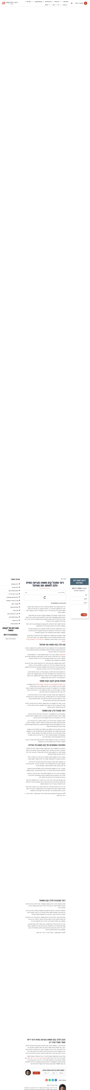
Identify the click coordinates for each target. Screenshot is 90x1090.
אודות (54, 4)
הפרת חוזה (15, 610)
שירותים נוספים (65, 1)
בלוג (58, 4)
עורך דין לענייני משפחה (12, 601)
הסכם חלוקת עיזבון (13, 591)
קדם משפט (62, 654)
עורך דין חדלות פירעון (48, 1)
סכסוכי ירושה (29, 1)
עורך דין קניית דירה (13, 594)
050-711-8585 (79, 3)
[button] (26, 592)
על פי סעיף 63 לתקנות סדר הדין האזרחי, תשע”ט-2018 (50, 684)
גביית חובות (65, 4)
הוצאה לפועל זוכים (13, 617)
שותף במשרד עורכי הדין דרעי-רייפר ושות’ (38, 1058)
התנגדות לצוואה (14, 607)
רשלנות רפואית (14, 624)
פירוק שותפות (14, 584)
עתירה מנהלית (56, 1)
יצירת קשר (46, 4)
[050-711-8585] (85, 3)
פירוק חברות (15, 587)
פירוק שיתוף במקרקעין (38, 1)
